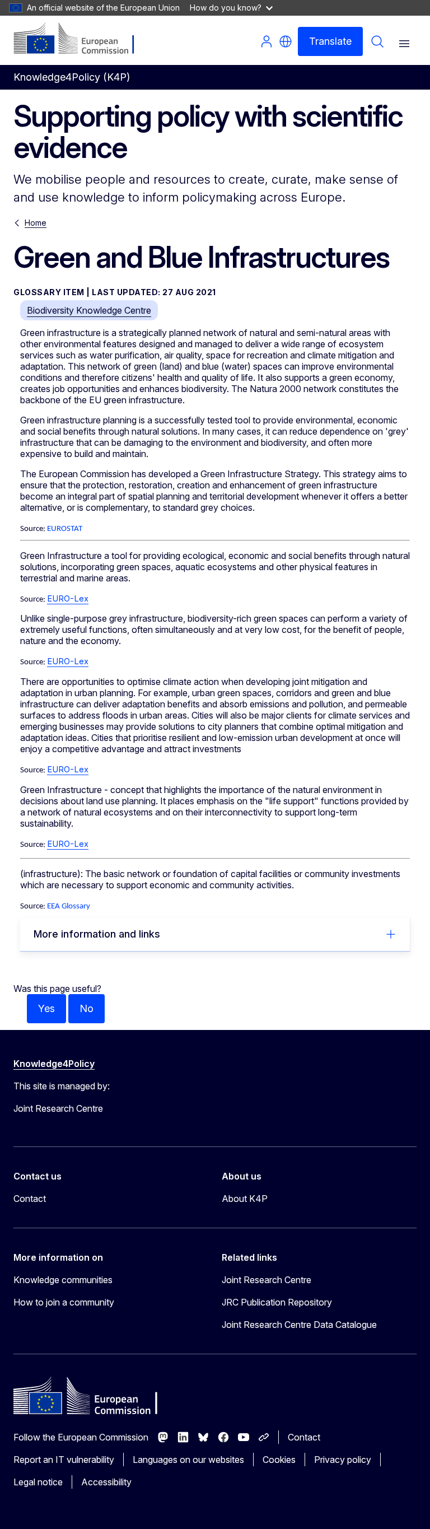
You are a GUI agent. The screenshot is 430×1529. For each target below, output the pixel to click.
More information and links (97, 934)
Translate (330, 41)
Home (35, 222)
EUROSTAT (64, 529)
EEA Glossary (68, 906)
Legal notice (38, 1482)
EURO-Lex (67, 599)
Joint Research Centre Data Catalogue (299, 1324)
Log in (266, 41)
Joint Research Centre (266, 1279)
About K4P (245, 1198)
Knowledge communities (63, 1279)
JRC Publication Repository (277, 1302)
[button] (285, 41)
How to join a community (63, 1302)
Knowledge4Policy (54, 1063)
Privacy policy (342, 1459)
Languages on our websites (188, 1459)
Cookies (279, 1459)
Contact (29, 1198)
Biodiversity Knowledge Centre (89, 310)
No (87, 1008)
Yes (46, 1008)
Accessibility (106, 1482)
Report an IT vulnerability (63, 1459)
